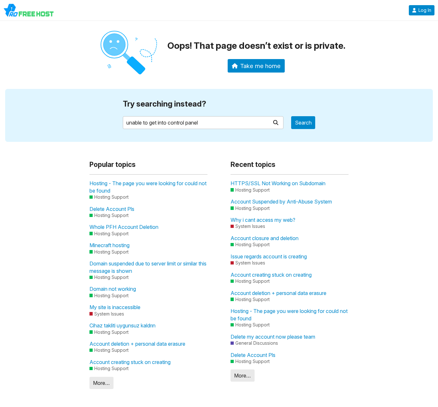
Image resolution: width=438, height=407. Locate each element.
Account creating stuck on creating (130, 362)
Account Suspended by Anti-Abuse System (281, 201)
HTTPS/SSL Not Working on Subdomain (278, 183)
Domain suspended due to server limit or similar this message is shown (147, 267)
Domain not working (112, 289)
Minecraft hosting (109, 245)
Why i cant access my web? (263, 220)
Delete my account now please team (273, 336)
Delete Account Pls (111, 209)
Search (303, 122)
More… (101, 383)
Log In (424, 10)
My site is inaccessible (114, 307)
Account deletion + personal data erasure (137, 344)
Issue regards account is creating (269, 256)
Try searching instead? (164, 103)
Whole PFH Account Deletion (123, 227)
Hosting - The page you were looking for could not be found (147, 187)
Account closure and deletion (265, 238)
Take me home (260, 65)
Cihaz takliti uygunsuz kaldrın (122, 325)
